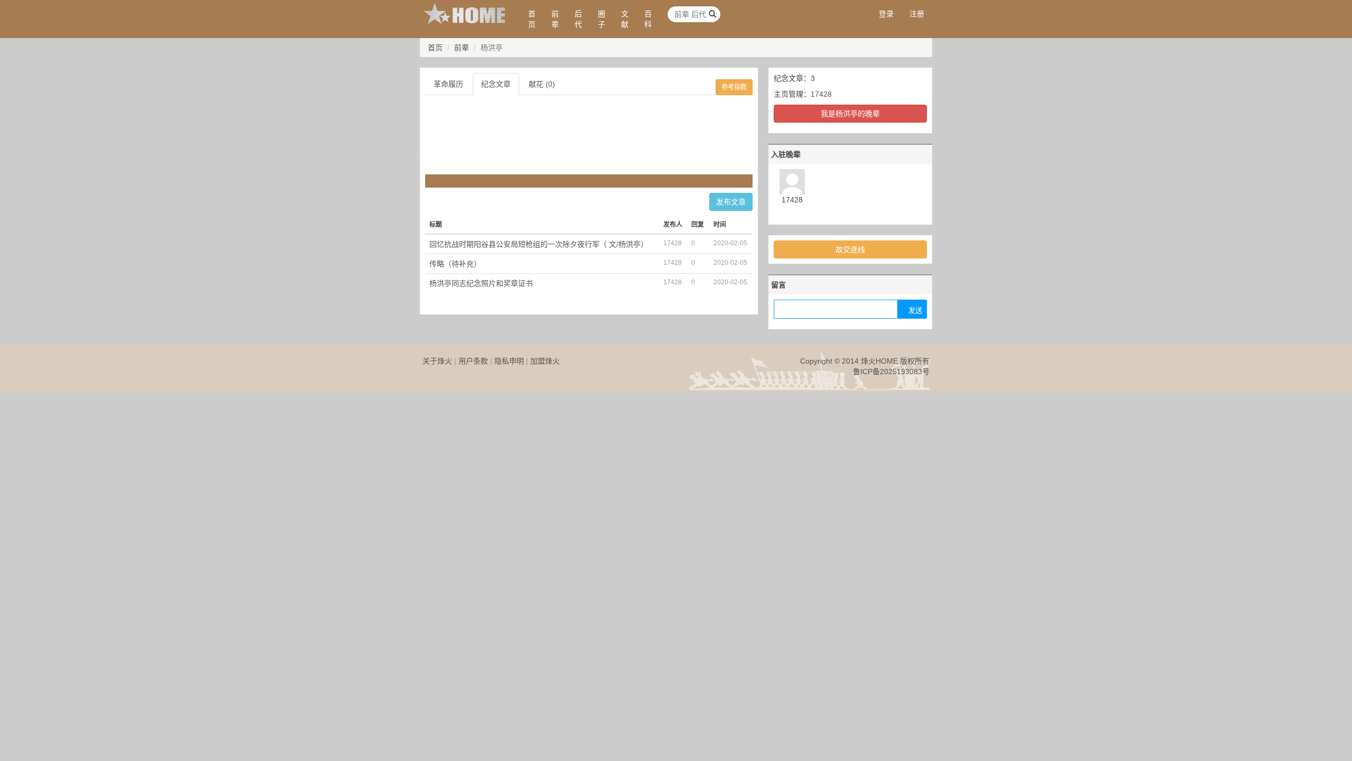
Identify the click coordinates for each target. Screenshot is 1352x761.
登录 (886, 14)
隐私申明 (509, 361)
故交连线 (850, 249)
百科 (648, 19)
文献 (624, 19)
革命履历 (448, 84)
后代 (578, 19)
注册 (916, 14)
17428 (821, 94)
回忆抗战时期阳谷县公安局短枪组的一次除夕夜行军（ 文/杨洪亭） (538, 244)
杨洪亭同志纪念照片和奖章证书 (481, 283)
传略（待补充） (455, 263)
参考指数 (734, 87)
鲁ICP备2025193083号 (891, 371)
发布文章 (731, 202)
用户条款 (473, 361)
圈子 (601, 19)
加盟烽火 (545, 361)
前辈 (555, 19)
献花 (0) (542, 84)
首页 (532, 19)
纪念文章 (496, 84)
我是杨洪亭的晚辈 (850, 113)
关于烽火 (437, 361)
